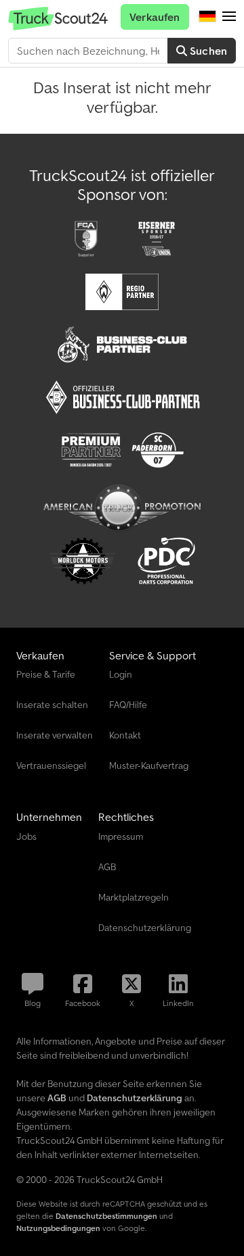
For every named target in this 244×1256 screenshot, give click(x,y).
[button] (229, 17)
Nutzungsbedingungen (58, 1228)
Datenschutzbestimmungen (106, 1216)
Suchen (207, 50)
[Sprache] (207, 17)
